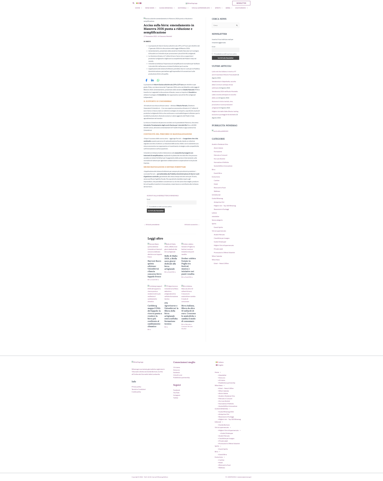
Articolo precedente (151, 224)
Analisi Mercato (219, 234)
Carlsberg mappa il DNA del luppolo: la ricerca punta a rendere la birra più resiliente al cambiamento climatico (155, 316)
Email (148, 199)
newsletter (215, 216)
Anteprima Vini (219, 202)
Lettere (214, 213)
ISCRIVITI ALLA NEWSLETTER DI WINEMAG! (163, 195)
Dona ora (176, 370)
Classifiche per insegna (221, 238)
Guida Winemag (217, 198)
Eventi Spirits (218, 227)
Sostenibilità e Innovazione (223, 166)
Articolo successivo (192, 224)
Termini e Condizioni (139, 389)
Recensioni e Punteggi (221, 209)
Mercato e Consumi (220, 155)
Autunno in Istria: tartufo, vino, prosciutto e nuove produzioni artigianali (222, 104)
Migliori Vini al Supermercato (224, 245)
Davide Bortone (224, 425)
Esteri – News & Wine (221, 263)
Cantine (216, 180)
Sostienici (176, 372)
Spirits (218, 8)
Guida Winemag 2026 (226, 412)
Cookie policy (136, 392)
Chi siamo (176, 367)
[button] (133, 3)
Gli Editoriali (216, 195)
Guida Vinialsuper (220, 242)
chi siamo (222, 380)
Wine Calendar (217, 256)
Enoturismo (240, 8)
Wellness (217, 191)
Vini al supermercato (201, 8)
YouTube (176, 392)
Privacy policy (136, 387)
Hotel (216, 184)
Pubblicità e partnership (181, 377)
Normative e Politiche (221, 162)
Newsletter (222, 375)
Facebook (176, 390)
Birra (228, 8)
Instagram (176, 395)
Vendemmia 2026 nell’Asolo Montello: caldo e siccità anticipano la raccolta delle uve (225, 94)
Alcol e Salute (218, 148)
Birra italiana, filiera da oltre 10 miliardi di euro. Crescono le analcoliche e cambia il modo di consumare (188, 313)
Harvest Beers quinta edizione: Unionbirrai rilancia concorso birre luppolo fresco (155, 269)
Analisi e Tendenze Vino (220, 144)
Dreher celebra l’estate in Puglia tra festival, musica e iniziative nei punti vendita (188, 266)
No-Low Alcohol (219, 159)
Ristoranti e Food (220, 188)
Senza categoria (217, 220)
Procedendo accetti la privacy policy (160, 206)
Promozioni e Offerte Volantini (224, 252)
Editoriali (182, 8)
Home (137, 8)
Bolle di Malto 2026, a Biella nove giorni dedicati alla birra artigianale (170, 262)
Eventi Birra (155, 279)
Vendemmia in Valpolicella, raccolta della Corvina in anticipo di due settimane (224, 84)
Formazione (218, 151)
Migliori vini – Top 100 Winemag (225, 206)
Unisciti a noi (177, 375)
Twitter (175, 398)
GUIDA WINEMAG (166, 8)
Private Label (218, 249)
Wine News (149, 8)
